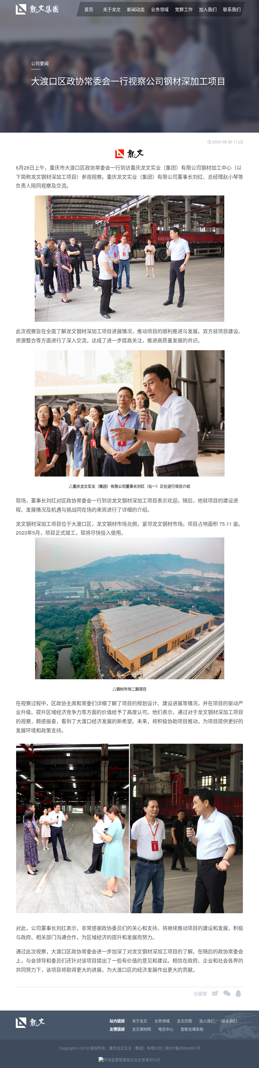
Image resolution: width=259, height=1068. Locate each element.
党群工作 (184, 9)
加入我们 (208, 9)
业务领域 (160, 9)
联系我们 (232, 9)
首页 (88, 9)
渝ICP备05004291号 (182, 1048)
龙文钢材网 (141, 1029)
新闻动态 (136, 9)
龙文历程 (184, 1020)
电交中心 (165, 1029)
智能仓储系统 (192, 1029)
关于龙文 (112, 9)
